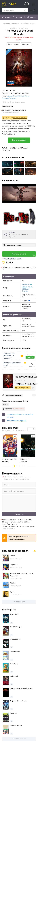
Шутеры (21, 96)
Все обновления (19, 602)
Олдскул (13, 98)
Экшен (15, 96)
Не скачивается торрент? (16, 421)
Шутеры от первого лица (14, 395)
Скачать (30, 357)
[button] (14, 466)
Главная (8, 17)
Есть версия (16, 118)
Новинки (19, 17)
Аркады (14, 23)
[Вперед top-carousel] (34, 429)
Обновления (31, 17)
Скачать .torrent (19, 254)
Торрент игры (7, 23)
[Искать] (25, 10)
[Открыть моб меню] (34, 4)
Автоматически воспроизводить (14, 201)
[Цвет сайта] (32, 10)
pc (12, 4)
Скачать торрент (19, 140)
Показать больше (19, 739)
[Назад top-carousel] (29, 429)
